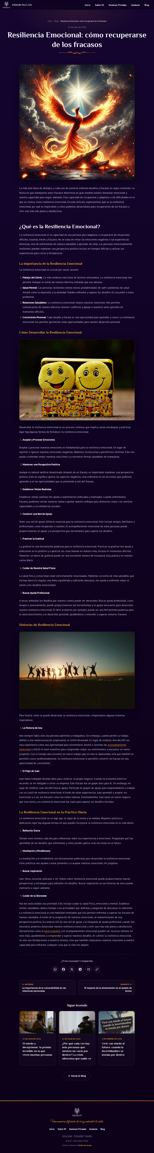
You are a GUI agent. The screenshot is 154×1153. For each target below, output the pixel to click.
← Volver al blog (77, 1075)
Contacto (135, 5)
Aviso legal (67, 1136)
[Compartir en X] (71, 969)
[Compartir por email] (88, 969)
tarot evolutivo (52, 931)
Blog (147, 5)
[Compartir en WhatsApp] (55, 969)
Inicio (87, 5)
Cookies (88, 1136)
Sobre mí (99, 5)
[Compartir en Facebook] (63, 969)
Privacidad (79, 1136)
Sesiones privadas (117, 5)
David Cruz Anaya (85, 1145)
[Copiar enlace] (97, 969)
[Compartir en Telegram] (80, 969)
